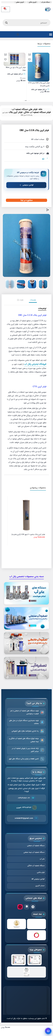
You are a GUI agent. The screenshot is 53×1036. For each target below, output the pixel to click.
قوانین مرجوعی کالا (38, 879)
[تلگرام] (33, 906)
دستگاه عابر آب (45, 2)
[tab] (33, 300)
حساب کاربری (40, 885)
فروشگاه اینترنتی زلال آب (35, 364)
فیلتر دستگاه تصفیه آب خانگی (37, 112)
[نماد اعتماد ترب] (36, 935)
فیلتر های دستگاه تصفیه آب (24, 109)
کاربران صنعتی (20, 2)
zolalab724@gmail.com (24, 818)
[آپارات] (20, 906)
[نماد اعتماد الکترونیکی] (36, 924)
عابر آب (42, 859)
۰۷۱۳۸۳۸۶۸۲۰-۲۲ (24, 798)
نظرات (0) (20, 300)
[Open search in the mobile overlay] (26, 22)
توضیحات (33, 300)
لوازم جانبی (41, 872)
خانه (40, 109)
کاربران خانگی (32, 2)
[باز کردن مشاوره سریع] (48, 1031)
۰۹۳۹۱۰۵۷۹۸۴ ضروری (23, 807)
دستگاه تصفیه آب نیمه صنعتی (34, 852)
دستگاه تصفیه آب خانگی (36, 865)
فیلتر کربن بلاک (15, 112)
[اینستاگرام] (26, 906)
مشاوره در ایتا (27, 200)
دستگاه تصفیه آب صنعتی (36, 845)
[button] (29, 100)
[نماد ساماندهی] (16, 924)
